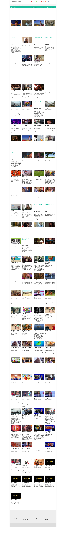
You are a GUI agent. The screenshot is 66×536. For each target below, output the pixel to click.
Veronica (17, 63)
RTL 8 (16, 298)
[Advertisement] (33, 14)
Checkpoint (47, 279)
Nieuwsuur (24, 61)
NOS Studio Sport (37, 176)
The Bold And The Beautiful (50, 228)
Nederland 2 (28, 109)
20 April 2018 (12, 46)
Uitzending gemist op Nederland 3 (16, 518)
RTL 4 (28, 160)
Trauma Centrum (37, 211)
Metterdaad (13, 228)
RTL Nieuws (13, 397)
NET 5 (16, 195)
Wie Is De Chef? (24, 262)
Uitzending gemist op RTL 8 (26, 519)
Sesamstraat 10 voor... (49, 330)
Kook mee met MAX (48, 347)
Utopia (12, 159)
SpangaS (35, 193)
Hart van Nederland (25, 245)
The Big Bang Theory (37, 108)
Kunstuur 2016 (36, 313)
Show (34, 44)
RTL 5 (39, 160)
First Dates (47, 125)
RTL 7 (50, 467)
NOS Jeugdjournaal (14, 176)
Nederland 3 (51, 246)
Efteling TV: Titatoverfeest (27, 347)
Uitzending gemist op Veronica (37, 518)
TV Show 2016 (13, 90)
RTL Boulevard (47, 193)
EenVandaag (24, 210)
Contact (46, 518)
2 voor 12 (23, 107)
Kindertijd (24, 313)
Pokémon (35, 431)
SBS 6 (39, 46)
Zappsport (35, 262)
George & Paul (24, 465)
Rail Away (35, 330)
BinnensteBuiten (25, 176)
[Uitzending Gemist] (16, 2)
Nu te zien (35, 279)
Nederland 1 (17, 46)
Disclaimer (46, 519)
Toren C (23, 90)
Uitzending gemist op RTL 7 (26, 518)
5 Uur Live (24, 279)
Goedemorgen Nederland (26, 397)
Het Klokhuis (47, 176)
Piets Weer (47, 44)
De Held (12, 44)
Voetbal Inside (24, 125)
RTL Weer (12, 210)
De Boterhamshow (14, 431)
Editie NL (23, 228)
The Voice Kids (13, 125)
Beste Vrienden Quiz (14, 262)
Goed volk (12, 107)
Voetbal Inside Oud (48, 465)
